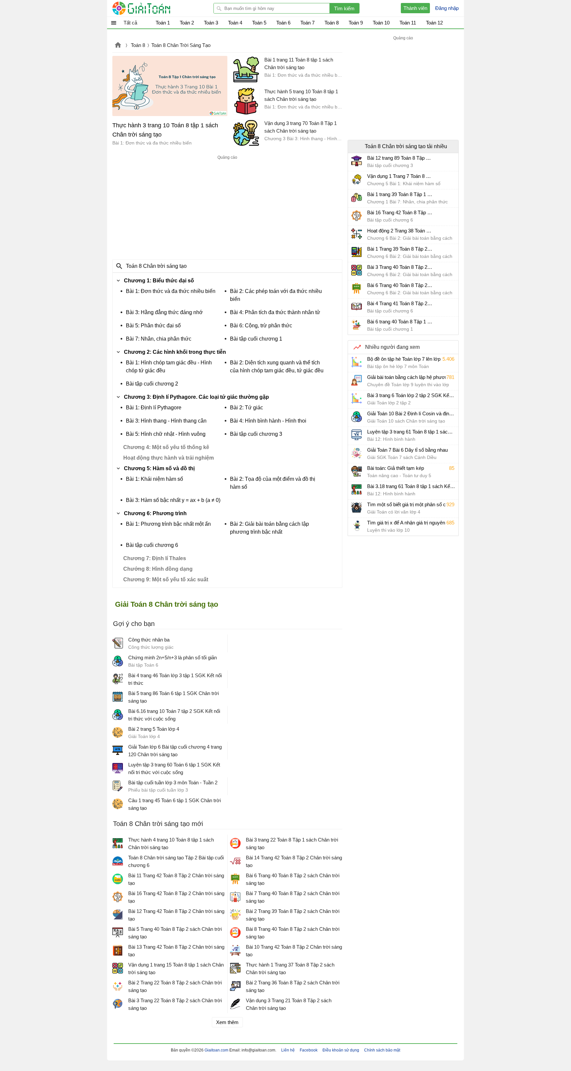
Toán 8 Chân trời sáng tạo (156, 266)
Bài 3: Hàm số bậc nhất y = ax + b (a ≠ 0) (173, 500)
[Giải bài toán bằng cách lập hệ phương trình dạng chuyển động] (356, 380)
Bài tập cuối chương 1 (256, 339)
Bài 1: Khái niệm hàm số (154, 479)
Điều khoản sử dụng (341, 1050)
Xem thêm (227, 1022)
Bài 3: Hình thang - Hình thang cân (166, 421)
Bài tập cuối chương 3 (256, 434)
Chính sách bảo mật (382, 1050)
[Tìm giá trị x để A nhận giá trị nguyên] (356, 525)
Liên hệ (288, 1050)
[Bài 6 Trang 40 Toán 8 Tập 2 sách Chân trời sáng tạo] (356, 288)
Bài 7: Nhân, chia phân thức (158, 339)
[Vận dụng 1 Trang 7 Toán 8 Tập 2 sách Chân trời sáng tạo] (356, 179)
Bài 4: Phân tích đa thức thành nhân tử (275, 312)
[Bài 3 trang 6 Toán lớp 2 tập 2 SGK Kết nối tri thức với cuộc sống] (356, 398)
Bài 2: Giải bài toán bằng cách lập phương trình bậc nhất (269, 528)
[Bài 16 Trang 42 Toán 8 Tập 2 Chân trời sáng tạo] (356, 215)
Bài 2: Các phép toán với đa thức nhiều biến (276, 295)
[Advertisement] (227, 207)
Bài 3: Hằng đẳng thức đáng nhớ (164, 312)
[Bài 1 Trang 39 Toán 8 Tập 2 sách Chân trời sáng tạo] (356, 252)
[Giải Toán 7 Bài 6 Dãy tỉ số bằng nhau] (356, 453)
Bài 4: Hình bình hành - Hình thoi (268, 421)
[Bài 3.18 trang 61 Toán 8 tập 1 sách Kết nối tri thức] (356, 489)
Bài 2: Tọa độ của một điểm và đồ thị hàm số (272, 483)
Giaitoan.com (118, 46)
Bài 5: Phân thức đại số (153, 325)
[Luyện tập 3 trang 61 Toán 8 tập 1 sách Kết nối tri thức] (356, 435)
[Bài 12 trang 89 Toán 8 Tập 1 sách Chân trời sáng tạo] (356, 161)
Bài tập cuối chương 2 (152, 384)
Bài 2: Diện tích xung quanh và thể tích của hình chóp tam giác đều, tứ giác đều (277, 366)
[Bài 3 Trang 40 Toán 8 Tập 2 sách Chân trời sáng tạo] (356, 270)
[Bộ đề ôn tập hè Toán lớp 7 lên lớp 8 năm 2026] (356, 362)
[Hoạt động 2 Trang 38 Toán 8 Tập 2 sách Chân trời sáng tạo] (356, 233)
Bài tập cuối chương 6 (152, 545)
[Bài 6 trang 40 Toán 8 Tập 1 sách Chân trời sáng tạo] (356, 324)
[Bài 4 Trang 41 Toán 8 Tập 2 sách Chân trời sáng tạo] (356, 306)
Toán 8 (138, 45)
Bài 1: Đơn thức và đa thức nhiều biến (170, 291)
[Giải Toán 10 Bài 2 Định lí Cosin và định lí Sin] (356, 416)
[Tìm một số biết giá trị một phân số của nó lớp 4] (356, 507)
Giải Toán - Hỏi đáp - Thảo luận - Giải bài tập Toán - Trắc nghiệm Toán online (153, 8)
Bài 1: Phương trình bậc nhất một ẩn (168, 524)
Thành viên (415, 8)
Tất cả (130, 22)
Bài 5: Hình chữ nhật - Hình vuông (166, 434)
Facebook (309, 1050)
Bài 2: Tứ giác (246, 407)
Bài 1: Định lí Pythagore (153, 407)
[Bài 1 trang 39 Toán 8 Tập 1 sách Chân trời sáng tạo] (356, 197)
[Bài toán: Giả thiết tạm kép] (356, 471)
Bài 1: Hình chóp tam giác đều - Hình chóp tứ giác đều (169, 366)
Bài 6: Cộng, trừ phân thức (261, 325)
